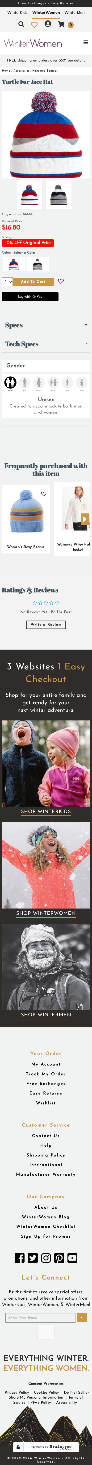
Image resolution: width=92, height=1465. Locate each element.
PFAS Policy (40, 1403)
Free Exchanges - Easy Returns (46, 3)
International (46, 1165)
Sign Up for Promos (46, 1237)
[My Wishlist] (34, 24)
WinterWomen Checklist (46, 1227)
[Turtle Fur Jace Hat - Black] (58, 193)
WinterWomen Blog (46, 1217)
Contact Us (46, 1136)
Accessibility (66, 1403)
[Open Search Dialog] (21, 24)
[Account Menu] (48, 24)
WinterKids (17, 12)
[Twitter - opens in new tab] (33, 1259)
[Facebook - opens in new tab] (20, 1259)
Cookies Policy (46, 1393)
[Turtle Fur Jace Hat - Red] (29, 193)
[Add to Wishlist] (61, 282)
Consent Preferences (46, 1384)
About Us (46, 1208)
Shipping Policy (46, 1155)
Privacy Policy (17, 1393)
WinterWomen (46, 12)
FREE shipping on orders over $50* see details (46, 60)
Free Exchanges (46, 1084)
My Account (46, 1064)
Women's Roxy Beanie (26, 547)
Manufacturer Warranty (46, 1175)
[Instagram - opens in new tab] (46, 1259)
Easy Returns (46, 1093)
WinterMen (74, 12)
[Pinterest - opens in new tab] (59, 1259)
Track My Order (46, 1074)
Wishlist (46, 1103)
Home (6, 70)
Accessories (21, 70)
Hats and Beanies (45, 70)
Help (46, 1146)
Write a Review (46, 625)
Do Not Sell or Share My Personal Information (49, 1395)
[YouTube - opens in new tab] (72, 1259)
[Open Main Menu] (77, 43)
